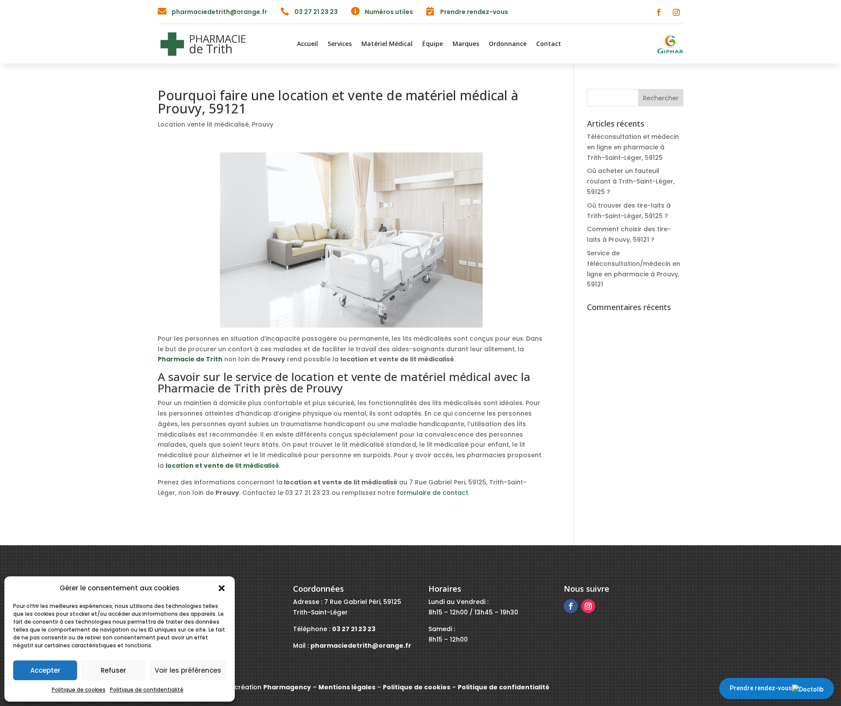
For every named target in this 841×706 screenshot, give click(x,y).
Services (340, 44)
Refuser (113, 670)
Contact (548, 44)
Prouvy (262, 124)
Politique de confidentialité (147, 689)
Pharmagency (287, 687)
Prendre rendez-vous (761, 688)
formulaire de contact (432, 492)
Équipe (432, 44)
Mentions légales (346, 687)
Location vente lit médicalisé (203, 124)
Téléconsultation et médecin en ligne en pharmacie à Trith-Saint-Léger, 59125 (633, 147)
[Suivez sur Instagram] (676, 12)
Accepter (45, 670)
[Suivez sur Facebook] (659, 12)
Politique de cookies (79, 689)
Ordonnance (508, 44)
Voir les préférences (188, 670)
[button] (221, 588)
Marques (465, 44)
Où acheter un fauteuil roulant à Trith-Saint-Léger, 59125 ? (631, 181)
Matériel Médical (387, 44)
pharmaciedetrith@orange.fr (219, 11)
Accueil (307, 44)
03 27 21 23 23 (316, 11)
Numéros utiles (389, 11)
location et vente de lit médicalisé (222, 465)
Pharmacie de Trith (190, 359)
